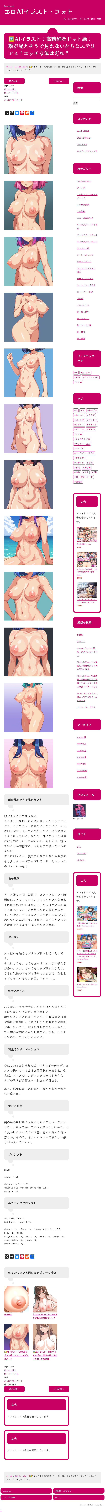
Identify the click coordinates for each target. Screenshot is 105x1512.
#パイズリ (79, 448)
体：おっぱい (10, 89)
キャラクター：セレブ (87, 241)
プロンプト (82, 144)
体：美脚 (81, 338)
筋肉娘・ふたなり (63, 1490)
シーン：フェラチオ (86, 285)
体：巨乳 (81, 331)
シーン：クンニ (84, 261)
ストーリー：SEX (85, 291)
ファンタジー (9, 1497)
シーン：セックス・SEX (86, 270)
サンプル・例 (83, 248)
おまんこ (81, 641)
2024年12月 (82, 770)
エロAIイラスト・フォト (38, 11)
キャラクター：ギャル (87, 234)
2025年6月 (81, 743)
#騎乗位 (78, 481)
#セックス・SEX (90, 377)
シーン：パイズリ (85, 278)
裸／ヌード (17, 99)
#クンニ (78, 382)
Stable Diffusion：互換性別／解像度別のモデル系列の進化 (87, 665)
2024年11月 (82, 777)
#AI (75, 372)
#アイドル (92, 419)
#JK (82, 410)
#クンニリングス (82, 438)
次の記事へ (59, 80)
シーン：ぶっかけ (85, 254)
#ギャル (91, 429)
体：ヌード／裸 (11, 92)
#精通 (77, 472)
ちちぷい (81, 860)
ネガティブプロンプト (87, 151)
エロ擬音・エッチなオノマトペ (87, 196)
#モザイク (79, 462)
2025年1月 (81, 763)
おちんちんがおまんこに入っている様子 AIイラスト (87, 697)
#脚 (76, 476)
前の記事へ (14, 80)
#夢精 (90, 462)
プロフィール (83, 305)
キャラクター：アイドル (87, 226)
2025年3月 (81, 750)
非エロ (58, 1497)
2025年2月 (81, 757)
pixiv (79, 846)
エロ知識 (81, 211)
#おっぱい (85, 372)
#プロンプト (80, 457)
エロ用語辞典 (83, 131)
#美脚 (94, 472)
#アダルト (79, 424)
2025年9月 (81, 737)
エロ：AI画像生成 (85, 218)
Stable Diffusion (84, 137)
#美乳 (85, 472)
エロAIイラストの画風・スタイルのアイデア (87, 652)
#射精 (77, 377)
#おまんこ (79, 415)
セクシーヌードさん (86, 707)
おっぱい (8, 99)
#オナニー (79, 429)
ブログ (80, 298)
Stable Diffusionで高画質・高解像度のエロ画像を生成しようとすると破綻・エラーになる (87, 681)
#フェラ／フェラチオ (84, 453)
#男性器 (87, 467)
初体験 (80, 634)
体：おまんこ (83, 318)
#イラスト (92, 424)
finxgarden (7, 1490)
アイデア (81, 187)
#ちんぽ (91, 415)
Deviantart (81, 853)
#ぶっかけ (79, 419)
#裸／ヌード (87, 476)
